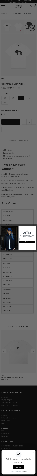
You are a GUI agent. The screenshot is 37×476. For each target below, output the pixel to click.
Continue (27, 241)
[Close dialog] (35, 227)
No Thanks (27, 244)
